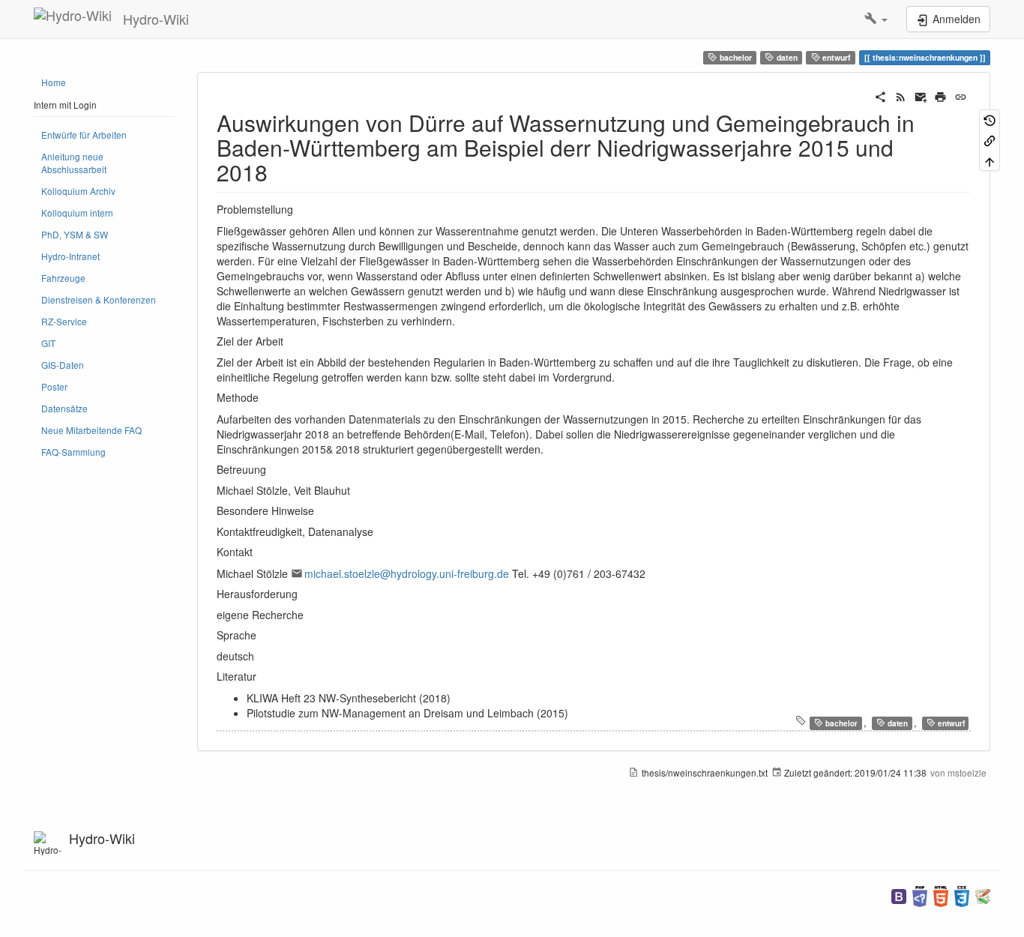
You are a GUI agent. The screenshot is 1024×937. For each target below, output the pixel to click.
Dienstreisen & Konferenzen (98, 299)
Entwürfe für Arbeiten (84, 134)
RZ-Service (64, 321)
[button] (876, 18)
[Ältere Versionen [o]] (989, 119)
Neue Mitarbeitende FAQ (91, 430)
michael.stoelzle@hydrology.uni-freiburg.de (406, 573)
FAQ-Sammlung (73, 451)
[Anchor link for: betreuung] (271, 469)
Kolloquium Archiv (78, 190)
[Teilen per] (880, 95)
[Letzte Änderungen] (900, 95)
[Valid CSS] (961, 894)
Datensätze (64, 408)
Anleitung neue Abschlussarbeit (73, 162)
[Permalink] (960, 95)
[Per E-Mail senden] (921, 95)
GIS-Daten (62, 364)
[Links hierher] (989, 139)
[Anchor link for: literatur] (261, 676)
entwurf (835, 57)
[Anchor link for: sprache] (261, 635)
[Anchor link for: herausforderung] (303, 593)
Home (53, 82)
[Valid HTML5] (940, 894)
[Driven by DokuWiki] (982, 894)
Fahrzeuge (63, 277)
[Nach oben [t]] (989, 160)
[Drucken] (940, 95)
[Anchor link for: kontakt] (258, 551)
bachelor (734, 57)
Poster (54, 386)
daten (786, 57)
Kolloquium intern (77, 212)
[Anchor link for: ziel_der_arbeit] (288, 341)
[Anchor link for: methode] (264, 397)
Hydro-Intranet (70, 256)
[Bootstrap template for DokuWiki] (898, 894)
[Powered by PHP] (919, 894)
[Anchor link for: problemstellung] (298, 209)
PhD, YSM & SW (74, 234)
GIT (48, 343)
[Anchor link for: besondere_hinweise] (319, 510)
